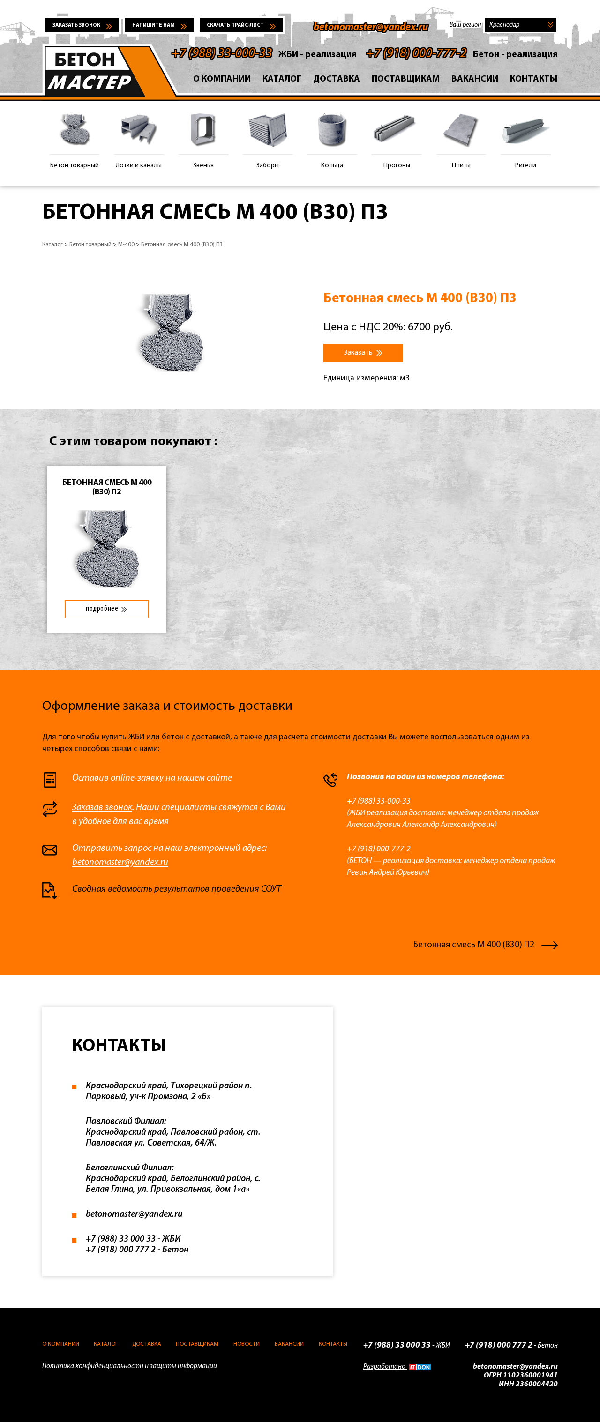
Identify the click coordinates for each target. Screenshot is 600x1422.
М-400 (126, 244)
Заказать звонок (76, 25)
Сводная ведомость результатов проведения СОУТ (176, 889)
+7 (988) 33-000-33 (222, 53)
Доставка (336, 79)
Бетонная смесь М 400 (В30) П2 (473, 945)
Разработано (385, 1366)
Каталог (281, 79)
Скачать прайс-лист (235, 25)
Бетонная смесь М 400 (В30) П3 (182, 244)
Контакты (534, 79)
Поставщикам (406, 79)
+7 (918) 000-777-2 (416, 53)
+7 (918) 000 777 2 (121, 1250)
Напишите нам (153, 25)
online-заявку (137, 778)
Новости (246, 1344)
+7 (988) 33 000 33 (121, 1239)
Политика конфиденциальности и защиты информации (129, 1366)
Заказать (359, 353)
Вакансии (474, 79)
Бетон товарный (90, 244)
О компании (222, 79)
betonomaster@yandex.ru (371, 27)
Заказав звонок (102, 807)
